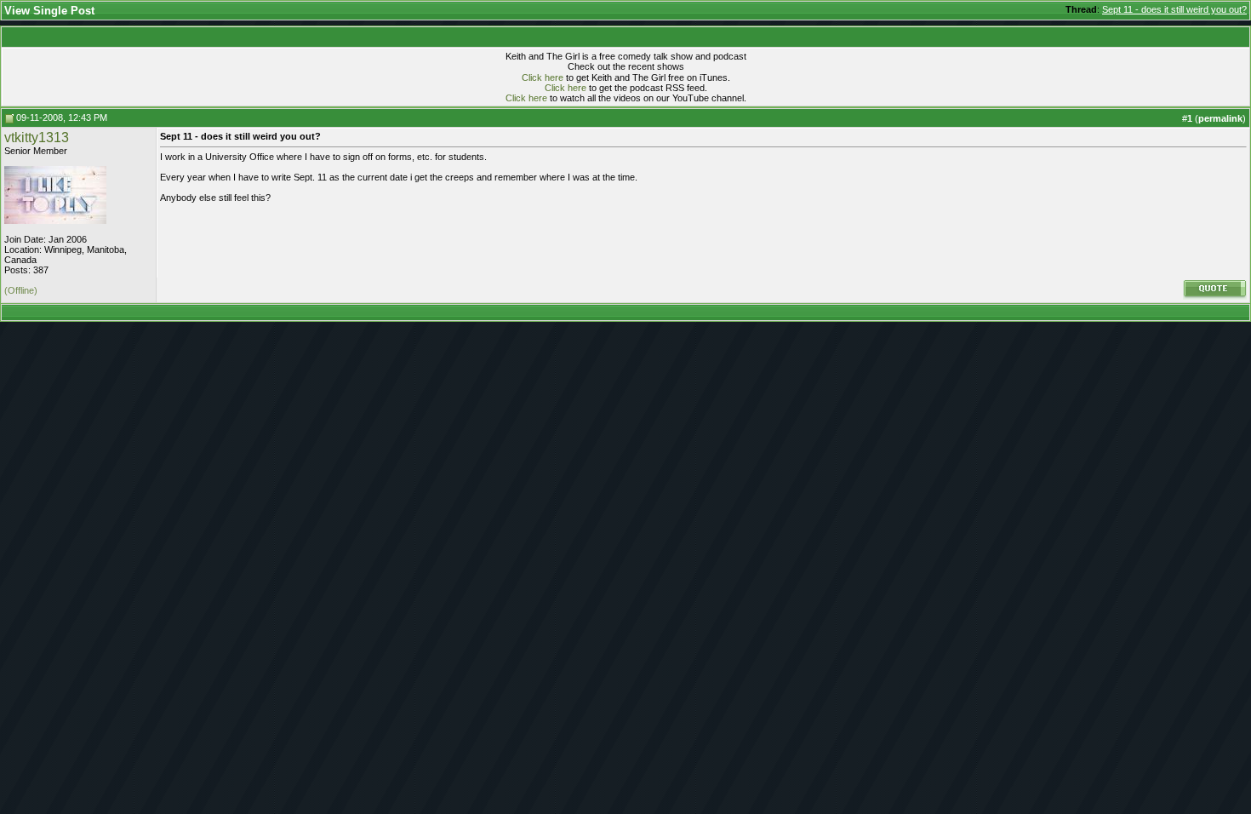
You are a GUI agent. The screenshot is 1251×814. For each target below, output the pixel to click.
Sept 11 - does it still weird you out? (1174, 9)
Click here (542, 77)
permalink (1220, 118)
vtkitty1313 (36, 137)
